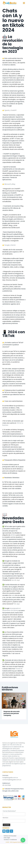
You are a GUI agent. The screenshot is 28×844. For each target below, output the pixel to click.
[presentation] (14, 701)
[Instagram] (7, 831)
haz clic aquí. (15, 580)
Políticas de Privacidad (10, 836)
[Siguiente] (24, 706)
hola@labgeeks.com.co (10, 777)
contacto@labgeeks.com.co (11, 780)
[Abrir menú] (24, 2)
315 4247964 (6, 785)
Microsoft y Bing (9, 184)
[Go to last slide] (4, 706)
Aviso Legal (7, 837)
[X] (11, 831)
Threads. (18, 669)
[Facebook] (4, 831)
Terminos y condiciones (10, 839)
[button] (23, 840)
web (12, 595)
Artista (13, 535)
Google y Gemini (10, 245)
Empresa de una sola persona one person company (11, 713)
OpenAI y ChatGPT (10, 110)
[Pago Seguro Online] (14, 797)
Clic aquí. (17, 604)
